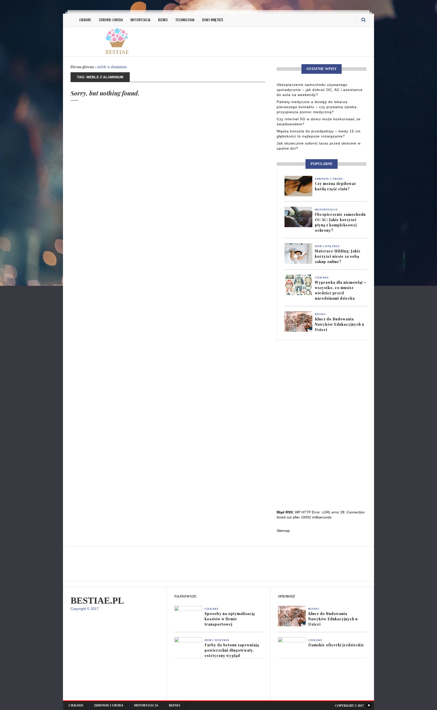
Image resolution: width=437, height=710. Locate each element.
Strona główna (82, 66)
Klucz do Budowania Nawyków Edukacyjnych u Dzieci (339, 324)
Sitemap (283, 531)
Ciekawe (85, 19)
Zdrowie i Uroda (111, 19)
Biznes (163, 19)
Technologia (184, 19)
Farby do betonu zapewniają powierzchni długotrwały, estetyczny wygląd (232, 650)
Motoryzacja (140, 19)
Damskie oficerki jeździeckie (336, 645)
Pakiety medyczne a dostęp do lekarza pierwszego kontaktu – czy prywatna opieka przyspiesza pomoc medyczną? (317, 107)
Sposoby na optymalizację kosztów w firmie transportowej (230, 619)
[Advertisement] (269, 41)
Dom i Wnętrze (212, 19)
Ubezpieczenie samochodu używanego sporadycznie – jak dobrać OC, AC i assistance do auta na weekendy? (320, 90)
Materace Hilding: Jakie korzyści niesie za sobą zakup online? (338, 256)
